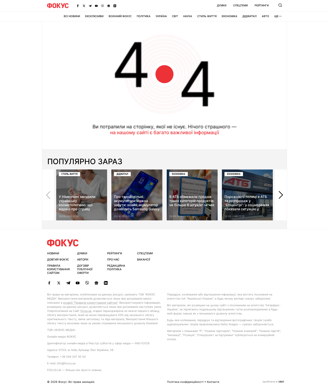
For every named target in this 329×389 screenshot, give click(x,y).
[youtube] (77, 283)
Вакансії (143, 259)
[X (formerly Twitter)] (84, 5)
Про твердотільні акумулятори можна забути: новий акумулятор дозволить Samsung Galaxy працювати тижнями (137, 205)
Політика (143, 16)
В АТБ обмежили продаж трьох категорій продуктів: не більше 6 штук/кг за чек (191, 201)
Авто (265, 16)
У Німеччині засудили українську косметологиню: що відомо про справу (77, 203)
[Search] (280, 5)
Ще (276, 16)
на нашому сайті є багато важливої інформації (164, 132)
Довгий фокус (58, 259)
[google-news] (96, 283)
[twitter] (59, 283)
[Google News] (109, 5)
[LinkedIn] (115, 5)
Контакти (213, 382)
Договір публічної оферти (84, 269)
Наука (187, 16)
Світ (175, 16)
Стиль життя (207, 16)
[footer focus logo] (63, 242)
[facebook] (49, 283)
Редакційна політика (116, 267)
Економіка (229, 16)
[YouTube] (96, 5)
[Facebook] (78, 5)
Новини (53, 253)
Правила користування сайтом (58, 269)
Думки (221, 5)
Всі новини (72, 16)
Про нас (113, 259)
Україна (161, 16)
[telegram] (68, 283)
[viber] (87, 283)
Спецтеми (240, 5)
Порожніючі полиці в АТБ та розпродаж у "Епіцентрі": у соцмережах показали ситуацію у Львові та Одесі (246, 205)
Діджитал (249, 16)
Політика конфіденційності (185, 382)
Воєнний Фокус (120, 16)
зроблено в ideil (273, 382)
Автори (82, 259)
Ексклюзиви (94, 16)
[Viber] (102, 5)
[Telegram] (90, 5)
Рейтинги (262, 5)
